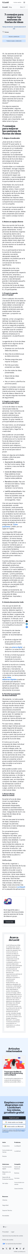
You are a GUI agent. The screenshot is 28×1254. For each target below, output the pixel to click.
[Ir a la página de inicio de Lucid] (7, 2)
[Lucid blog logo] (7, 7)
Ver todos (5, 1183)
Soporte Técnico (7, 1210)
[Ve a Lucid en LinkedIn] (3, 1248)
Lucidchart (17, 1151)
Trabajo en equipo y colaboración (14, 40)
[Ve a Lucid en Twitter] (6, 1248)
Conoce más (9, 921)
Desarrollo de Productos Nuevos (7, 1178)
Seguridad (5, 1205)
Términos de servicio (20, 1129)
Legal (12, 1232)
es (5, 1227)
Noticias (16, 1173)
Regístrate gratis (14, 1118)
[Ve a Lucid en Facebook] (13, 1248)
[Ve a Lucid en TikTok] (23, 1248)
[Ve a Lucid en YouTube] (17, 1248)
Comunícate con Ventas (7, 1151)
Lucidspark (21, 887)
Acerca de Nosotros (17, 1167)
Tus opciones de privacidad (13, 1243)
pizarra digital (17, 647)
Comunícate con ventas (19, 1183)
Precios (4, 1156)
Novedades (5, 1215)
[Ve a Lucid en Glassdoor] (20, 1248)
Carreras (16, 1178)
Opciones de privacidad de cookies (12, 1235)
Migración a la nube (6, 1173)
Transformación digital (7, 1167)
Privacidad (5, 1232)
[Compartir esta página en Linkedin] (27, 624)
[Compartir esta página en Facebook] (27, 627)
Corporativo (5, 1146)
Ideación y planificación (14, 36)
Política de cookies (7, 1239)
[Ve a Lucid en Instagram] (10, 1248)
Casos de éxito (18, 1188)
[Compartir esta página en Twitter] (27, 621)
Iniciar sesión (17, 2)
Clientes (4, 1200)
